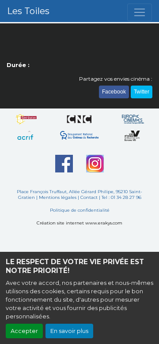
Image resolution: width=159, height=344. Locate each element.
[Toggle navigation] (139, 12)
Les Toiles (28, 11)
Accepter (24, 331)
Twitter (141, 92)
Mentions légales (57, 197)
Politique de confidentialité (80, 210)
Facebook (114, 92)
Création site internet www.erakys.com (79, 223)
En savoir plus (69, 331)
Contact (89, 197)
